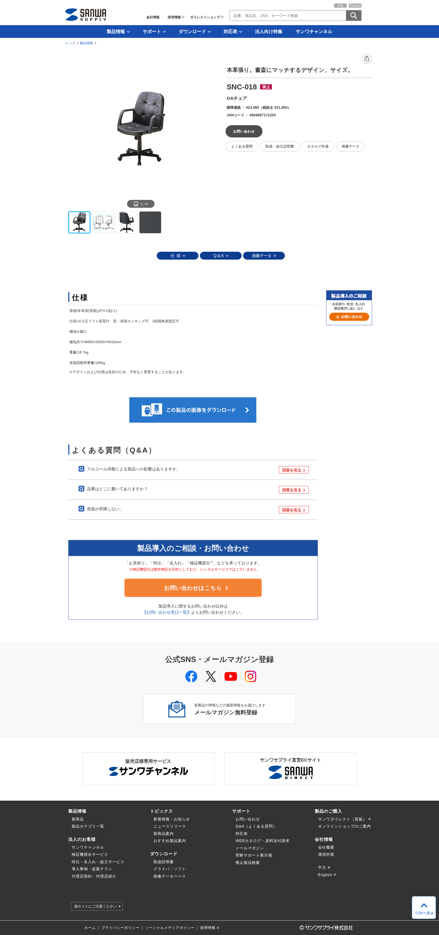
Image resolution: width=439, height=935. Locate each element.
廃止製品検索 (248, 862)
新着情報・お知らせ (171, 819)
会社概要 (326, 847)
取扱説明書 (163, 862)
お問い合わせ (248, 819)
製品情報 (116, 31)
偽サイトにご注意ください (95, 906)
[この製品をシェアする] (367, 59)
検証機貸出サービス (90, 854)
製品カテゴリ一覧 (88, 826)
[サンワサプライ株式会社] (85, 14)
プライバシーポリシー (120, 928)
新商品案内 (163, 833)
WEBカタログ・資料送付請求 (263, 840)
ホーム (90, 928)
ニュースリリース (169, 826)
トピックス (161, 811)
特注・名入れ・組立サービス (98, 862)
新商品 (78, 819)
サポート (152, 31)
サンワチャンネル (314, 31)
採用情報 (174, 17)
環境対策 (326, 854)
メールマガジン (250, 848)
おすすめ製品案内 (169, 840)
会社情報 (153, 17)
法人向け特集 (269, 31)
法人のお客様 (82, 839)
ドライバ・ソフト (169, 869)
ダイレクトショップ (205, 17)
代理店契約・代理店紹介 (94, 876)
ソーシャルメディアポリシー (170, 928)
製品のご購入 (328, 811)
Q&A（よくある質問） (256, 826)
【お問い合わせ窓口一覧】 (166, 612)
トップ (70, 43)
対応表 (230, 31)
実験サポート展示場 (254, 855)
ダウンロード (192, 31)
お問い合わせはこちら (193, 588)
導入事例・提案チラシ (92, 869)
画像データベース (169, 876)
